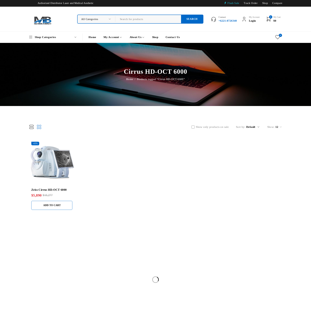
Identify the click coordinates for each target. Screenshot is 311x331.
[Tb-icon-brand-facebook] (239, 277)
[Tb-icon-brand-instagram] (259, 277)
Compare (277, 3)
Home (129, 79)
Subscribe (274, 265)
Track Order (251, 3)
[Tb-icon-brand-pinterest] (269, 277)
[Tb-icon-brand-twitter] (249, 277)
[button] (51, 205)
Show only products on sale (212, 126)
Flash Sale (233, 3)
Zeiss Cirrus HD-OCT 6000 (49, 189)
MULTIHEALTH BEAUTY (40, 244)
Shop (265, 3)
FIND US (119, 245)
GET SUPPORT (176, 245)
